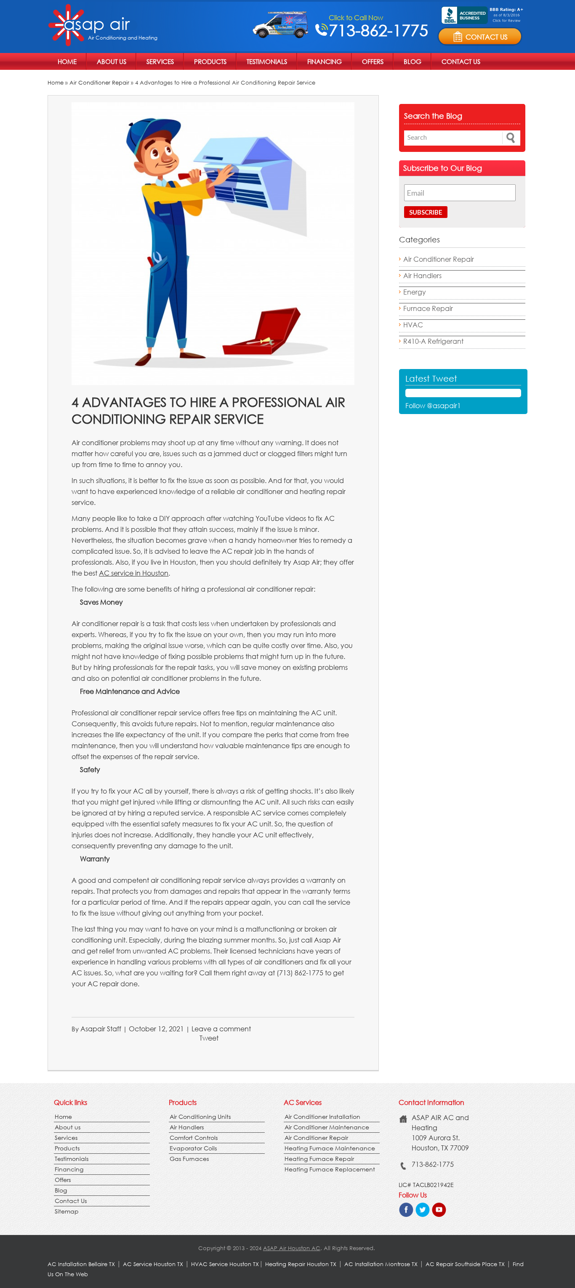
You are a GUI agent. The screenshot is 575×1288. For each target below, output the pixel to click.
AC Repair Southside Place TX (465, 1264)
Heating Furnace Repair (319, 1159)
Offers (372, 61)
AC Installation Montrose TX (381, 1264)
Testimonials (267, 61)
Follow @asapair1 (433, 405)
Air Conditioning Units (200, 1117)
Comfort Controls (194, 1138)
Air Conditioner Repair (99, 82)
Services (160, 61)
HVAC (413, 324)
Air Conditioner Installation (322, 1117)
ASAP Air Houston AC (291, 1248)
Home (67, 61)
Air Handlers (422, 275)
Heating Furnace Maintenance (330, 1148)
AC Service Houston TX (154, 1264)
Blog (412, 61)
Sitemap (67, 1211)
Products (210, 61)
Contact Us (461, 61)
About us (111, 61)
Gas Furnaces (189, 1159)
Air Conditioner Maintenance (327, 1127)
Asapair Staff (100, 1028)
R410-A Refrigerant (433, 341)
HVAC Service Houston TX (225, 1264)
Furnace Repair (428, 308)
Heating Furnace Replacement (330, 1169)
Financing (324, 61)
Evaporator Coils (193, 1148)
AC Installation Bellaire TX (82, 1264)
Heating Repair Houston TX (300, 1264)
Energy (414, 291)
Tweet (209, 1037)
